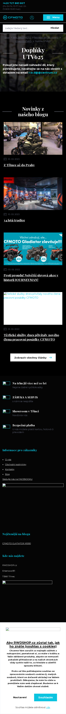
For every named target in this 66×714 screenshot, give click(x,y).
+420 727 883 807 (14, 3)
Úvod (7, 37)
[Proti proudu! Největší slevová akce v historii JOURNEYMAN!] (33, 248)
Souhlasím (45, 697)
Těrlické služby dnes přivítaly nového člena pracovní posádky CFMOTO (31, 337)
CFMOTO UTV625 (23, 41)
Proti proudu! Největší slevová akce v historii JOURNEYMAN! (31, 277)
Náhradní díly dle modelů (46, 37)
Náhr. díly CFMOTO (22, 37)
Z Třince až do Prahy (19, 165)
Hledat (55, 28)
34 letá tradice (14, 220)
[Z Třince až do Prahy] (33, 138)
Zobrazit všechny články (30, 357)
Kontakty (9, 469)
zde (48, 707)
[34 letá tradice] (33, 193)
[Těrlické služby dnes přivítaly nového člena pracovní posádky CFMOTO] (33, 308)
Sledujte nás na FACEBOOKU (17, 479)
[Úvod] (13, 17)
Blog (7, 474)
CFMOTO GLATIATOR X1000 (16, 543)
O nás (8, 459)
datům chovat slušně (36, 686)
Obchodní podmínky (15, 464)
